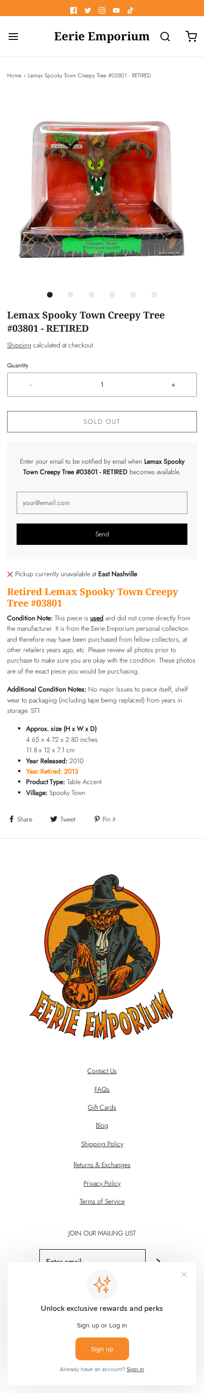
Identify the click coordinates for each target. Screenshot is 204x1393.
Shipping (19, 345)
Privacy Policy (102, 1183)
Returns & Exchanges (102, 1164)
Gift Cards (102, 1107)
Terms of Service (102, 1201)
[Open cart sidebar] (191, 36)
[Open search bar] (165, 36)
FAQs (102, 1089)
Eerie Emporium (102, 36)
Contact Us (102, 1070)
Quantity (17, 365)
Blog (102, 1125)
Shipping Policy (102, 1144)
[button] (102, 189)
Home (14, 75)
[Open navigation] (13, 36)
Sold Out (102, 421)
